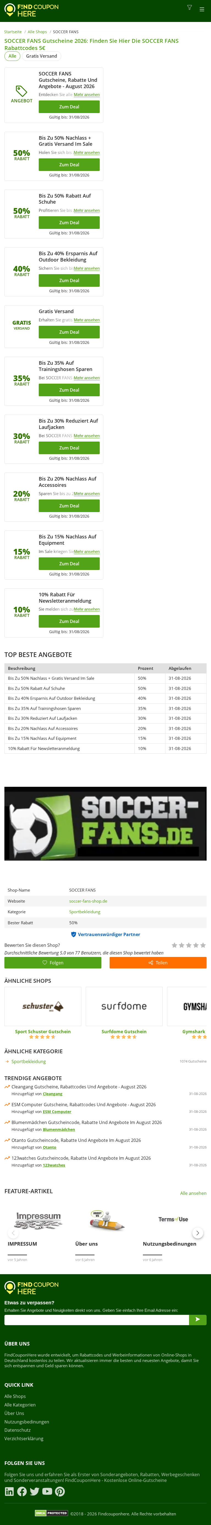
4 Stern (195, 944)
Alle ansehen (193, 1193)
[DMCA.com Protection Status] (51, 1514)
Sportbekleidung (84, 911)
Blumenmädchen (59, 1129)
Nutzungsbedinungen (26, 1422)
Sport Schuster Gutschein (43, 1032)
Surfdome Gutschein (124, 1032)
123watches (54, 1165)
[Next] (197, 1233)
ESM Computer (57, 1111)
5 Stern (202, 944)
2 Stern (181, 944)
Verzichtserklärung (23, 1439)
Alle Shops (37, 31)
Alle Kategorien (20, 1405)
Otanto (49, 1147)
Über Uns (14, 1413)
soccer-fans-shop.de (88, 901)
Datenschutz (17, 1430)
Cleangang (52, 1093)
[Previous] (13, 1233)
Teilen (162, 963)
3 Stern (188, 944)
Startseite (13, 31)
